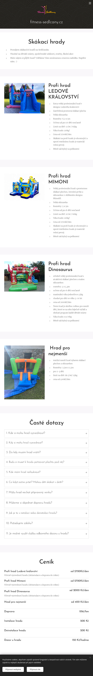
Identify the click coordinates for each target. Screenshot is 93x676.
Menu (90, 3)
